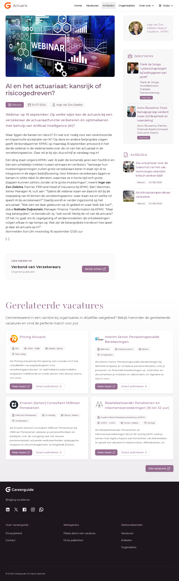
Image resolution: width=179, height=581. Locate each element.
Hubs (166, 5)
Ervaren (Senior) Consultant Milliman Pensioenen (50, 405)
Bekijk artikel (93, 269)
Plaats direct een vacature (79, 533)
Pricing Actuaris (32, 337)
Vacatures (92, 5)
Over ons (145, 5)
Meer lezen (19, 386)
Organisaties (127, 5)
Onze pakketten (73, 540)
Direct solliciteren (47, 386)
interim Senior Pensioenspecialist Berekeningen (132, 339)
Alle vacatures (157, 468)
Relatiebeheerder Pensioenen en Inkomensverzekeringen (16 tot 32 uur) (137, 405)
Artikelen (108, 5)
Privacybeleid (14, 533)
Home (78, 5)
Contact (10, 540)
